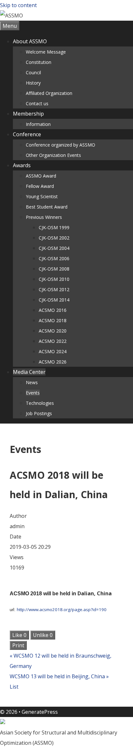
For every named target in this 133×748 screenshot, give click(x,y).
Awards (22, 165)
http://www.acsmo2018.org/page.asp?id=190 (62, 609)
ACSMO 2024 (52, 351)
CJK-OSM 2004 (54, 248)
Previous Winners (44, 217)
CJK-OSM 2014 (54, 300)
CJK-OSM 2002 (54, 238)
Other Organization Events (53, 155)
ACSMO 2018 (52, 320)
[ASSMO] (11, 15)
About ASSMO (30, 41)
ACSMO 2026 (52, 362)
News (32, 382)
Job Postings (39, 413)
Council (33, 72)
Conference (27, 134)
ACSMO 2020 (52, 331)
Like (19, 635)
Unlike (43, 635)
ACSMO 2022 (52, 341)
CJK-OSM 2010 (54, 279)
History (33, 83)
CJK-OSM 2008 (54, 269)
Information (38, 124)
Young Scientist (42, 196)
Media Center (29, 371)
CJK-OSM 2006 (54, 258)
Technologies (40, 403)
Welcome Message (46, 52)
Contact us (37, 103)
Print (18, 645)
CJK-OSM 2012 (54, 289)
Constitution (38, 62)
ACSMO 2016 (52, 310)
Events (33, 393)
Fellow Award (40, 186)
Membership (28, 113)
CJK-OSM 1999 (54, 227)
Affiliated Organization (49, 93)
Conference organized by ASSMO (60, 145)
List (14, 686)
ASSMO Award (41, 176)
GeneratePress (40, 711)
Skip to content (18, 5)
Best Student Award (46, 207)
